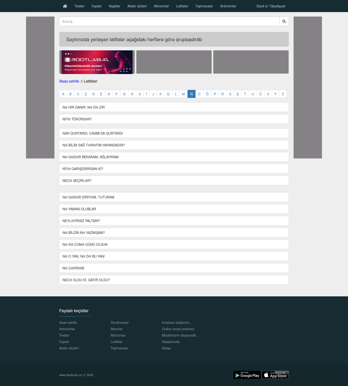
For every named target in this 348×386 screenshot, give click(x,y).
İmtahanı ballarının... (177, 322)
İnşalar (97, 6)
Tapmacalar (204, 6)
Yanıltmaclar (120, 322)
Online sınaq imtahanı (178, 328)
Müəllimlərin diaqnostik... (180, 335)
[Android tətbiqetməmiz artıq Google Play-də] (247, 374)
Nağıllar (114, 6)
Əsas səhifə (69, 81)
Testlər (79, 6)
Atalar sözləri (137, 6)
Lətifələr (182, 6)
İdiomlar (117, 328)
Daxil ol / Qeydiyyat (271, 6)
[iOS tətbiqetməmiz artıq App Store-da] (275, 374)
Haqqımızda (171, 341)
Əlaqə (166, 348)
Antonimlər (228, 6)
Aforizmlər (161, 6)
